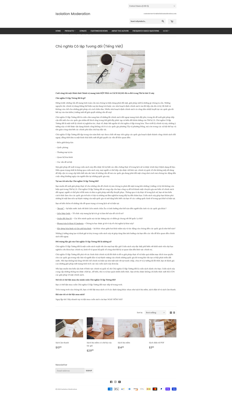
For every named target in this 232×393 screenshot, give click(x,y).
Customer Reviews (99, 31)
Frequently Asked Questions (146, 31)
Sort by (139, 313)
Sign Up (89, 371)
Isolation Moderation (73, 14)
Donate (83, 31)
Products (69, 31)
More (165, 31)
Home (58, 31)
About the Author (120, 31)
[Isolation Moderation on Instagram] (115, 382)
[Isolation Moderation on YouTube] (119, 382)
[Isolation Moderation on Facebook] (111, 382)
